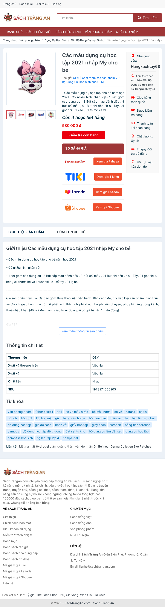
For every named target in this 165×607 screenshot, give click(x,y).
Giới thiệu (42, 4)
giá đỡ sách (43, 425)
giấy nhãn (99, 425)
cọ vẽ (118, 412)
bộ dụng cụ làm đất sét (105, 431)
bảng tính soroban (137, 425)
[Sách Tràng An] (24, 472)
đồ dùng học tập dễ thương (42, 431)
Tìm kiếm (149, 18)
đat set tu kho (75, 431)
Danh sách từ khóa (16, 559)
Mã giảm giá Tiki (14, 565)
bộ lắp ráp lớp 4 (48, 438)
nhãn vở (60, 425)
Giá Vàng (72, 595)
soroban (115, 425)
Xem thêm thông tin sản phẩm (82, 331)
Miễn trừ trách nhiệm (17, 535)
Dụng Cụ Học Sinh (56, 40)
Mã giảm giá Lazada (17, 571)
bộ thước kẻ (97, 418)
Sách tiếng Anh (68, 32)
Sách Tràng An (103, 603)
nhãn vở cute (119, 418)
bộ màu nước (101, 412)
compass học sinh (20, 438)
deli (59, 412)
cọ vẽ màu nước (77, 412)
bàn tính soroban (144, 418)
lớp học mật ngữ (47, 418)
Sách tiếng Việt (39, 32)
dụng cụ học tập (137, 431)
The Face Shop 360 (50, 595)
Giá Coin (99, 595)
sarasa (130, 412)
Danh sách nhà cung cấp (20, 553)
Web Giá (86, 595)
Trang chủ (9, 4)
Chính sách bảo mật (17, 523)
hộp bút (26, 418)
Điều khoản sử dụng (17, 529)
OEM (76, 78)
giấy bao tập (79, 425)
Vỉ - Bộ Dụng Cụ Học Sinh (86, 40)
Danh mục (26, 4)
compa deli (70, 438)
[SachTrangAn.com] (27, 17)
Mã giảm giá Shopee (17, 577)
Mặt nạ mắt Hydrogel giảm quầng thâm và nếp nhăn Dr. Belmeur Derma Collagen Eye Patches (85, 446)
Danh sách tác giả (15, 547)
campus (13, 431)
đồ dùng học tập (19, 425)
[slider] (10, 114)
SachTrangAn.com (77, 603)
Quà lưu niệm (127, 32)
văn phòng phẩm (20, 412)
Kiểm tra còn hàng (84, 135)
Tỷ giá (30, 595)
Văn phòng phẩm (98, 32)
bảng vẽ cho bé (74, 418)
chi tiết (71, 232)
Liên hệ (56, 4)
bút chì (12, 418)
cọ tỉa (143, 412)
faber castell (44, 412)
